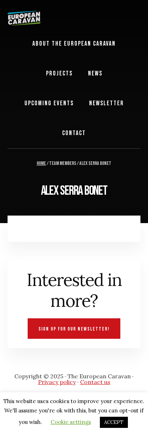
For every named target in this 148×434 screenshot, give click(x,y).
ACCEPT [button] (114, 422)
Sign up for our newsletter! (74, 329)
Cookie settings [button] (71, 422)
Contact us (95, 381)
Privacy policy (57, 381)
